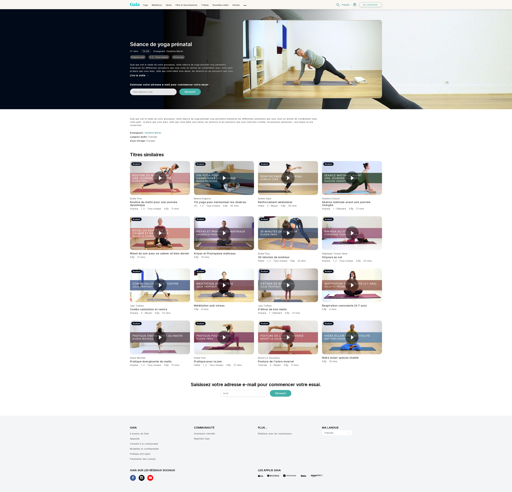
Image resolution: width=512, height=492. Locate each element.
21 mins (360, 208)
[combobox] (337, 432)
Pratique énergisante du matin (151, 361)
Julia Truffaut (137, 305)
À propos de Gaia (139, 433)
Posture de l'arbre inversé (276, 361)
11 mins (175, 208)
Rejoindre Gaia (201, 438)
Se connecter (370, 4)
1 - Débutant (340, 208)
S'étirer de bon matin (272, 309)
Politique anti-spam (140, 454)
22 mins (166, 313)
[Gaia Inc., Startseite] (135, 4)
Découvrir (190, 92)
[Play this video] (160, 178)
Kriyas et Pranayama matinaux (215, 253)
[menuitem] (145, 4)
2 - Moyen (273, 205)
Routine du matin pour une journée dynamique (153, 204)
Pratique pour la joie (208, 361)
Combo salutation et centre (148, 309)
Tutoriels (262, 365)
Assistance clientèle (204, 433)
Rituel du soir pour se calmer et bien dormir (159, 253)
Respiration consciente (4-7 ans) (344, 305)
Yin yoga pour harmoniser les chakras (220, 202)
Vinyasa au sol (332, 257)
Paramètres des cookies (143, 459)
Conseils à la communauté (144, 443)
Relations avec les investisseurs (275, 433)
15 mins (175, 365)
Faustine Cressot (331, 198)
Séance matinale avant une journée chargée (346, 204)
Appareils (135, 438)
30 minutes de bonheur (274, 257)
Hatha (261, 205)
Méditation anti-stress (209, 305)
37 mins (238, 365)
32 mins (302, 260)
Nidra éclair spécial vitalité (340, 357)
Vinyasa (134, 208)
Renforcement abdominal (275, 202)
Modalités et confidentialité (144, 448)
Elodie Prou (136, 198)
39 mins (292, 205)
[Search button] (338, 4)
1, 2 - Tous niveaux (151, 208)
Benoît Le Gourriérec (269, 358)
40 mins (234, 205)
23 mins (367, 260)
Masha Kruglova (202, 198)
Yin (195, 205)
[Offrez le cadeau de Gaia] (354, 4)
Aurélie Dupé (264, 198)
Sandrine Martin (175, 51)
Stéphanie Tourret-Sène (334, 253)
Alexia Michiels (137, 358)
